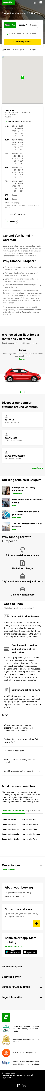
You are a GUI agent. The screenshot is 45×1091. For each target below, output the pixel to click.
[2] (24, 392)
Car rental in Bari (9, 824)
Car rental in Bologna (31, 834)
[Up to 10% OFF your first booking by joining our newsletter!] (36, 923)
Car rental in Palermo (10, 829)
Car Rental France (20, 50)
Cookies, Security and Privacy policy (17, 1075)
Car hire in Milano (9, 819)
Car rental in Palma (30, 824)
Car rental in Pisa (29, 819)
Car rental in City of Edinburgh (11, 839)
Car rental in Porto (29, 839)
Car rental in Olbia (29, 829)
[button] (22, 77)
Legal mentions (8, 1078)
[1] (20, 392)
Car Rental (6, 50)
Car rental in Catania (10, 834)
